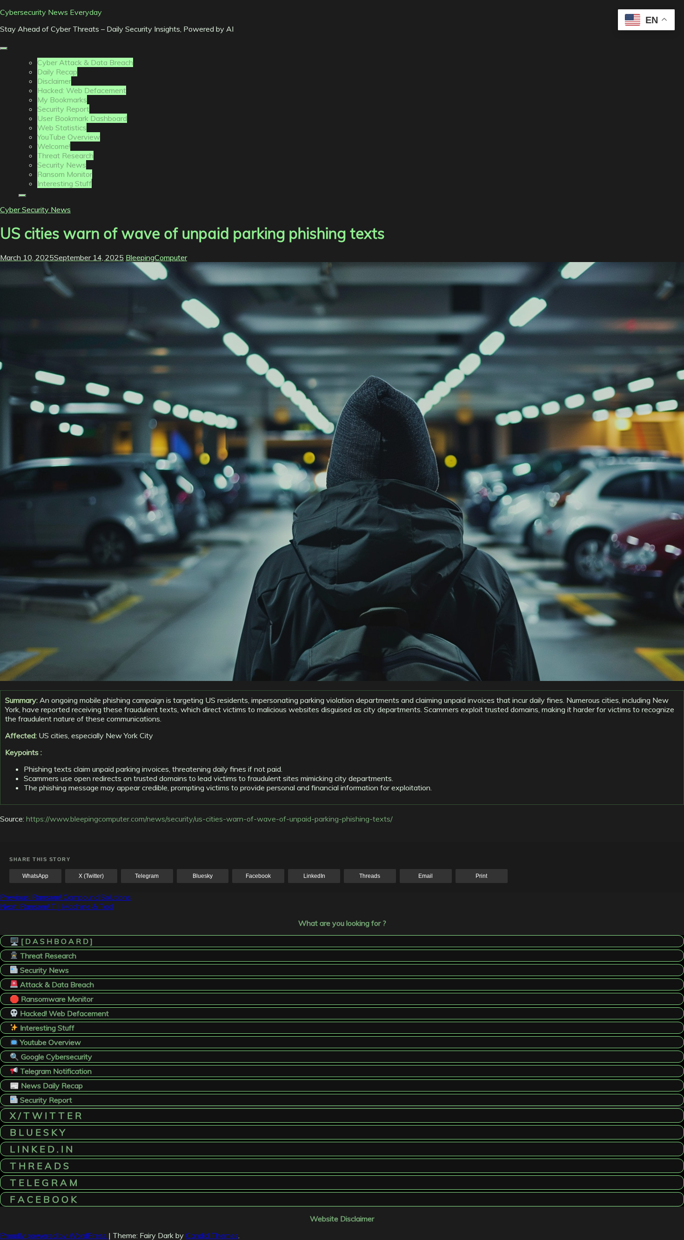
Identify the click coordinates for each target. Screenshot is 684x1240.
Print (481, 876)
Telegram (147, 876)
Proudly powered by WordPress (54, 1235)
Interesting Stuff (64, 183)
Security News (61, 164)
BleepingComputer (156, 257)
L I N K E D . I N (41, 1149)
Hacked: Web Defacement (81, 90)
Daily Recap (57, 71)
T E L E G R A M (43, 1182)
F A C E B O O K (43, 1199)
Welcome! (53, 146)
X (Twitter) (91, 876)
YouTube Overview (68, 137)
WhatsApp (35, 876)
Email (425, 876)
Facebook (258, 876)
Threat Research (65, 155)
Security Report (63, 109)
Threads (369, 876)
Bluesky (203, 876)
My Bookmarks (62, 99)
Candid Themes (212, 1235)
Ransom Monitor (64, 174)
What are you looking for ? (342, 923)
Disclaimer (54, 81)
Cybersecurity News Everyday (51, 12)
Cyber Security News (35, 209)
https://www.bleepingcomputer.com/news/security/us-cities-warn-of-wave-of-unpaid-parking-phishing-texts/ (209, 818)
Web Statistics (62, 127)
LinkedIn (314, 876)
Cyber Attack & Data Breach (85, 62)
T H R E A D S (39, 1166)
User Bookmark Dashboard (82, 118)
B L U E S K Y (37, 1132)
